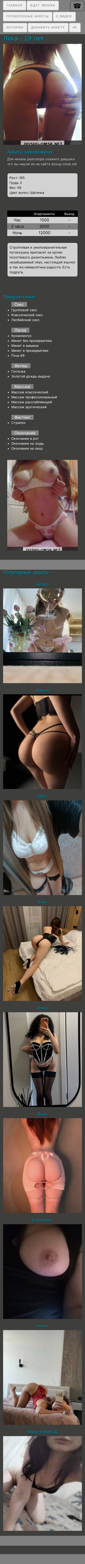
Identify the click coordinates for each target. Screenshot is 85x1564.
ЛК (75, 27)
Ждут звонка (42, 5)
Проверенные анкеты (28, 16)
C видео (64, 16)
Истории (15, 27)
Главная (14, 5)
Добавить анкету (48, 27)
